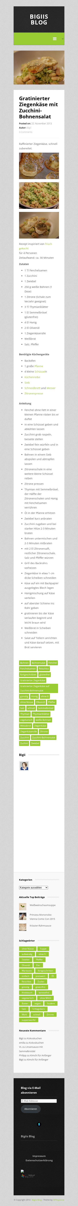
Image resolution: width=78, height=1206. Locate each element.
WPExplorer (58, 1199)
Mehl (24, 1014)
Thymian (25, 713)
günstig (24, 696)
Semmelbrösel (45, 708)
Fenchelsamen (28, 668)
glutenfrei (44, 674)
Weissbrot (25, 725)
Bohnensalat (38, 662)
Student (51, 1003)
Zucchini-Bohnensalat (43, 737)
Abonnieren (30, 1108)
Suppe (43, 948)
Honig (34, 696)
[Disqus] (39, 820)
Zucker (41, 981)
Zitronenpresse (33, 393)
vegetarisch (26, 719)
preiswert (40, 976)
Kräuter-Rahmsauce (40, 925)
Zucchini (24, 737)
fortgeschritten (28, 674)
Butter (25, 1003)
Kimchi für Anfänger (40, 1055)
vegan (37, 1003)
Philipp (22, 1055)
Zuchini (24, 743)
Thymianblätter (41, 713)
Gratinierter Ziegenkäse (32, 680)
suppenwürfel (29, 1019)
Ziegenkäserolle (28, 731)
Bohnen (24, 662)
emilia (22, 1042)
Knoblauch (27, 992)
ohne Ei (45, 696)
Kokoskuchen (34, 1038)
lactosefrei (44, 992)
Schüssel (40, 371)
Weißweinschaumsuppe (43, 905)
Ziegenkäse (40, 725)
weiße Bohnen (43, 719)
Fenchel (52, 662)
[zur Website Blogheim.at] (31, 1176)
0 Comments (25, 132)
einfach (25, 976)
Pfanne (38, 366)
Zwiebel (35, 743)
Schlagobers (38, 1008)
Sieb (27, 382)
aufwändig (27, 954)
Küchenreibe (32, 377)
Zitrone (44, 731)
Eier (38, 965)
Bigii (29, 127)
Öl (53, 976)
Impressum (39, 1156)
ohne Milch (45, 998)
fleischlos (44, 668)
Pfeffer (51, 702)
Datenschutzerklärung (39, 1160)
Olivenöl (40, 702)
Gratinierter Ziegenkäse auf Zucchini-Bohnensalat (34, 688)
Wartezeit (27, 970)
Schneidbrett (32, 388)
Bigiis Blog (39, 19)
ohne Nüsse (26, 702)
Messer (51, 388)
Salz (22, 708)
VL (20, 1046)
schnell (31, 708)
